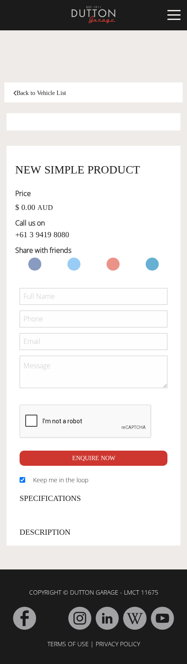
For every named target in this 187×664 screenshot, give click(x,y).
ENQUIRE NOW (93, 458)
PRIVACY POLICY (118, 644)
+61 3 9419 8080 (42, 234)
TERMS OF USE (68, 644)
